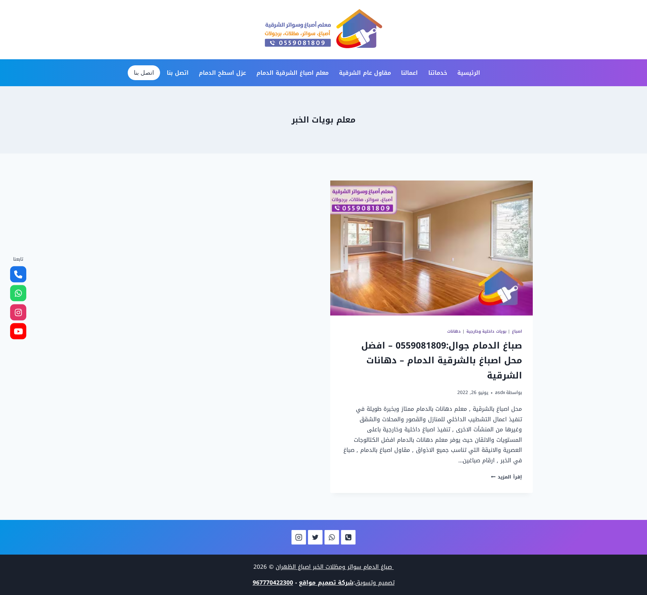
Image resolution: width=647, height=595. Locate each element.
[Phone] (348, 537)
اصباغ (517, 331)
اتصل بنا (178, 72)
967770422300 (273, 582)
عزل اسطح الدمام (222, 72)
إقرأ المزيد (506, 477)
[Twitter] (315, 537)
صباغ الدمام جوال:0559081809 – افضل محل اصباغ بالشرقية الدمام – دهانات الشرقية (441, 360)
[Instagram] (298, 537)
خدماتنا (437, 72)
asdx (500, 392)
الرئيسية (468, 72)
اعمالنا (409, 72)
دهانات (454, 331)
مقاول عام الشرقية (365, 72)
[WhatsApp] (332, 537)
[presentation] (431, 248)
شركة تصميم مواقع (326, 582)
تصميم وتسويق (375, 582)
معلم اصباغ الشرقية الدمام (292, 72)
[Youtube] (18, 331)
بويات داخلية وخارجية (486, 331)
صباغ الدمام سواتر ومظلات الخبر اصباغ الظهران (335, 566)
